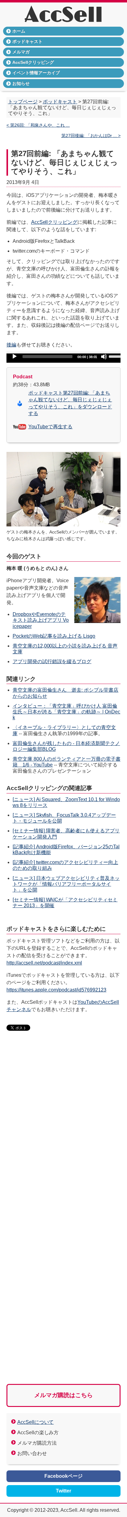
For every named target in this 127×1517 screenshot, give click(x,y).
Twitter (63, 1490)
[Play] (14, 356)
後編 (11, 344)
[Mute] (104, 356)
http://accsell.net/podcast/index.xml (44, 962)
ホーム (18, 31)
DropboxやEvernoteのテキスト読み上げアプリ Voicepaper (41, 620)
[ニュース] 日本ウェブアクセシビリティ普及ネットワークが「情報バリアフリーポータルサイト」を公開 (66, 884)
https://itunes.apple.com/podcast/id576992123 (56, 989)
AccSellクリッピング (33, 62)
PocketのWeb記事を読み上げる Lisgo (54, 636)
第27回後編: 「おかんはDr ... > (91, 135)
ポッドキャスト (27, 41)
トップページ (23, 101)
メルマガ (21, 51)
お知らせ (21, 83)
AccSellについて (35, 1422)
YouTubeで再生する (50, 426)
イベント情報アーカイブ (36, 72)
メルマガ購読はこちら (63, 1395)
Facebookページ (63, 1476)
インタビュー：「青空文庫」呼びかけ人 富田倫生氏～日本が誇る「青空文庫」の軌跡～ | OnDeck (67, 711)
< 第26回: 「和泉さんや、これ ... (38, 125)
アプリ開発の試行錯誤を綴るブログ (52, 661)
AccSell (64, 15)
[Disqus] (63, 1130)
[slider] (117, 355)
